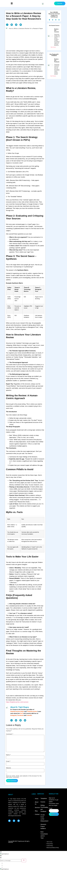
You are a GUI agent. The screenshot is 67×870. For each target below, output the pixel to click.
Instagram (13, 715)
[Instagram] (7, 25)
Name (8, 754)
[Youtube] (21, 25)
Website (8, 768)
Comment (9, 734)
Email (8, 761)
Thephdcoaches (32, 711)
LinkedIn (29, 715)
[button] (11, 3)
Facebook (20, 715)
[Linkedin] (16, 25)
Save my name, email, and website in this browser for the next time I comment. (24, 776)
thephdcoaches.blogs (17, 711)
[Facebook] (12, 25)
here (21, 713)
